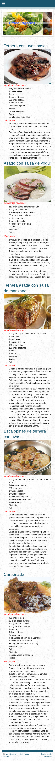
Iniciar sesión (46, 754)
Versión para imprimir (14, 754)
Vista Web (48, 757)
